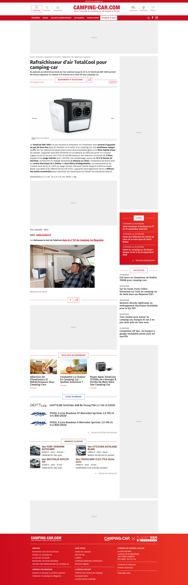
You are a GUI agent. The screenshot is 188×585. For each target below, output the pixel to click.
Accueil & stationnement (61, 18)
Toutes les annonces (107, 473)
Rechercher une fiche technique (45, 561)
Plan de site (80, 555)
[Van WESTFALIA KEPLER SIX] (35, 463)
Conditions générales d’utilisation (88, 561)
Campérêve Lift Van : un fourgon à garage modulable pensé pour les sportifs (137, 334)
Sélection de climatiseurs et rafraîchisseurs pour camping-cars (42, 380)
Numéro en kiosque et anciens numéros (48, 573)
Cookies (78, 558)
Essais (45, 18)
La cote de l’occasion (41, 558)
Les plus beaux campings (85, 579)
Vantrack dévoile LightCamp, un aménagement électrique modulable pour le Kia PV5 (139, 306)
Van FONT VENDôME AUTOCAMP (53, 448)
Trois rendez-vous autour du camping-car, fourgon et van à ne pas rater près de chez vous (137, 320)
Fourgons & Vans (109, 18)
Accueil (32, 57)
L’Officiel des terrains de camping (88, 573)
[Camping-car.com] (97, 9)
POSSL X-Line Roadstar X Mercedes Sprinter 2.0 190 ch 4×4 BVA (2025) (81, 423)
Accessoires (79, 18)
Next (112, 114)
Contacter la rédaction (127, 565)
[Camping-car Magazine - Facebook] (152, 17)
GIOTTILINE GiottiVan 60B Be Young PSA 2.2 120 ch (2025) (82, 405)
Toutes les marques (83, 552)
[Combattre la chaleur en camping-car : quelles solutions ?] (73, 366)
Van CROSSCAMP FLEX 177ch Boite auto (95, 460)
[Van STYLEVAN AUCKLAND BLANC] (81, 450)
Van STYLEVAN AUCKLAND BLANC (102, 448)
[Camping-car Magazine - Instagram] (156, 17)
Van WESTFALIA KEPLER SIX (55, 460)
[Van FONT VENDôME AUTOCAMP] (35, 450)
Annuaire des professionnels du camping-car (50, 564)
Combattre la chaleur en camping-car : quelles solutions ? (73, 379)
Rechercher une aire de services (45, 552)
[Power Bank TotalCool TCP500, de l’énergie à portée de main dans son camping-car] (103, 366)
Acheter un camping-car (42, 555)
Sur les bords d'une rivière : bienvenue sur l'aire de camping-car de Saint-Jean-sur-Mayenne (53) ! (138, 292)
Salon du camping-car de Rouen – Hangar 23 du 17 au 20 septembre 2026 (138, 252)
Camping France (81, 576)
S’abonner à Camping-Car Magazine (46, 576)
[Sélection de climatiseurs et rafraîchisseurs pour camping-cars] (43, 366)
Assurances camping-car (94, 1)
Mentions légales (82, 564)
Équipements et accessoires (53, 57)
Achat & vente (93, 18)
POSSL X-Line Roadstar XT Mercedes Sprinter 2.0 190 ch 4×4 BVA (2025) (82, 414)
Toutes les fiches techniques (104, 432)
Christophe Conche (38, 82)
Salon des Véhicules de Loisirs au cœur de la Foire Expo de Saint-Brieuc (138, 239)
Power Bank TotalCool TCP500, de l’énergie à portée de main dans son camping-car (103, 380)
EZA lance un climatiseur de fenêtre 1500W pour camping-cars (138, 279)
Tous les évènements (145, 260)
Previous (34, 114)
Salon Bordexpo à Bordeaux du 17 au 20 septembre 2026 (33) (138, 227)
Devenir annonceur (125, 568)
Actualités (36, 18)
